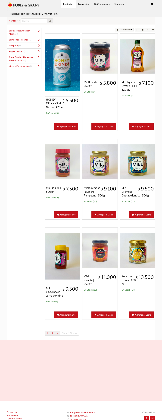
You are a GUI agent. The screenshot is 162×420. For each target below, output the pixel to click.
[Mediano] (147, 30)
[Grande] (142, 30)
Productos (12, 412)
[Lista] (137, 30)
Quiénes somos (14, 418)
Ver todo (13, 20)
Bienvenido (12, 415)
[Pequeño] (152, 30)
